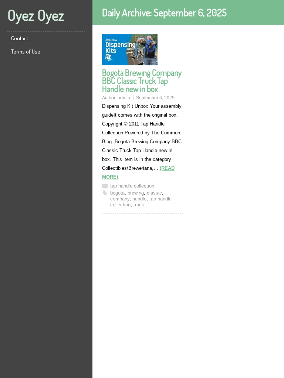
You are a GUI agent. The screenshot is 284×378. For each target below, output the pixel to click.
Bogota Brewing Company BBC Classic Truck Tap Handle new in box (142, 80)
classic (154, 193)
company (119, 199)
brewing (136, 193)
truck (138, 204)
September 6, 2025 (155, 97)
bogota (117, 193)
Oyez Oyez (35, 15)
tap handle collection (132, 186)
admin (124, 97)
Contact (19, 38)
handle (139, 199)
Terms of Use (25, 51)
